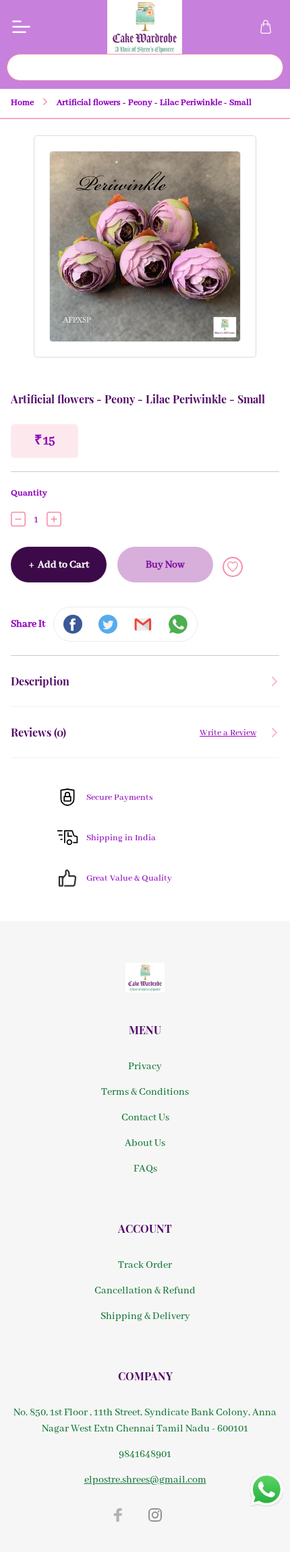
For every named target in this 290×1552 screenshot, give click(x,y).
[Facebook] (118, 1515)
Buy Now (165, 565)
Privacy (145, 1066)
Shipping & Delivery (145, 1316)
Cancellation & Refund (145, 1291)
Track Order (145, 1265)
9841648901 (145, 1454)
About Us (145, 1143)
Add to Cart (59, 565)
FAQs (145, 1169)
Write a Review (228, 733)
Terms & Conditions (145, 1092)
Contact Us (145, 1118)
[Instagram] (155, 1515)
